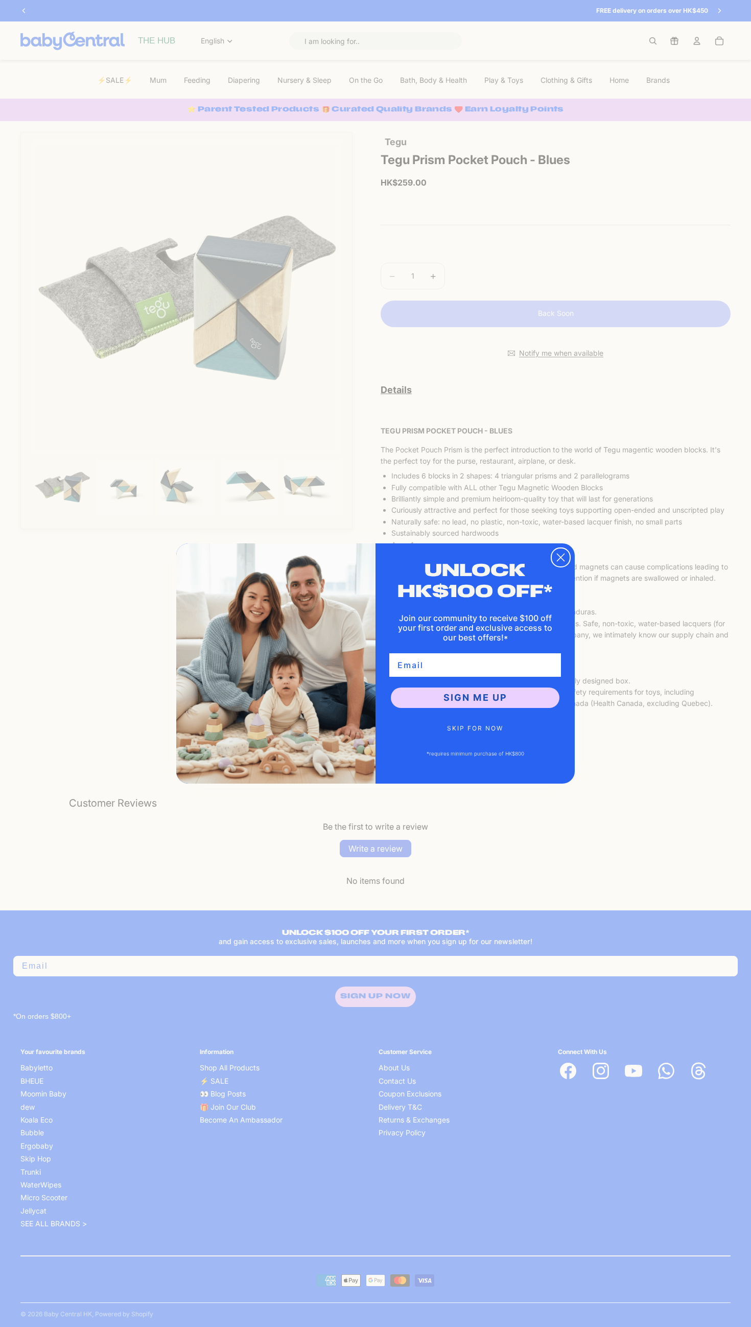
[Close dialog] (561, 557)
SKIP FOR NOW (475, 728)
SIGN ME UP (475, 697)
